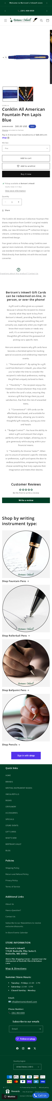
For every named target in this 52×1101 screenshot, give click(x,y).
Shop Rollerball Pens (14, 635)
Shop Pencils (9, 744)
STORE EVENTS (12, 825)
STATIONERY (11, 806)
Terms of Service (13, 886)
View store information (15, 190)
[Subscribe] (40, 1029)
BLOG (8, 850)
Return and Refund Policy (17, 874)
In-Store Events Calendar (17, 932)
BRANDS (9, 781)
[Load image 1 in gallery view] (10, 94)
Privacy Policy (12, 880)
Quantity (5, 196)
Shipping (5, 130)
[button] (5, 20)
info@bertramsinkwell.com (24, 1001)
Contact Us (10, 916)
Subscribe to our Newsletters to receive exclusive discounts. (23, 925)
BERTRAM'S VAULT (13, 844)
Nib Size (5, 143)
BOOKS (9, 800)
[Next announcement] (47, 3)
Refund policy (44, 1087)
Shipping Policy (12, 868)
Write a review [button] (26, 500)
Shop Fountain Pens (14, 581)
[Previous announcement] (5, 3)
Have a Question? (13, 910)
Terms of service (26, 1092)
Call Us (41, 1095)
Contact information (27, 1096)
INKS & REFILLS (12, 794)
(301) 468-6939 (18, 1012)
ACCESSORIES (12, 813)
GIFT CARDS (11, 831)
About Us (10, 904)
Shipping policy (41, 1092)
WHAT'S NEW (11, 838)
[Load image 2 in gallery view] (26, 94)
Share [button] (7, 210)
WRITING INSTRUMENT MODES (19, 788)
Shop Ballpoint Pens (14, 690)
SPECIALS (10, 819)
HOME (8, 775)
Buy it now (26, 174)
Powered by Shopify (29, 1087)
